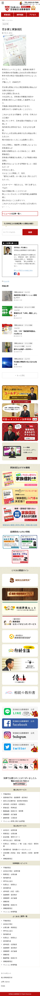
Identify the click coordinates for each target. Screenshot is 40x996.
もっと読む (21, 375)
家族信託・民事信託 (10, 807)
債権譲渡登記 (7, 858)
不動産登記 (7, 794)
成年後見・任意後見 (10, 944)
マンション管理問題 (10, 912)
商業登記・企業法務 (10, 833)
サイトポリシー (6, 973)
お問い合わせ (5, 982)
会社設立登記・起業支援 (11, 871)
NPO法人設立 (8, 881)
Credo (3, 986)
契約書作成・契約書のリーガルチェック (17, 849)
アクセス (32, 14)
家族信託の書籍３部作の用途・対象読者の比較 (20, 525)
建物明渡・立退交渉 (10, 818)
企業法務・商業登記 (10, 927)
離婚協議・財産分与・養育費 (13, 811)
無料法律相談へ (20, 783)
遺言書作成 (7, 888)
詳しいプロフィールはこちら (23, 270)
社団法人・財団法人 (10, 884)
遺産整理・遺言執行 (10, 895)
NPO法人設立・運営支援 (11, 840)
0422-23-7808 (21, 780)
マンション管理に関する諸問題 (14, 821)
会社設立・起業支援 (10, 830)
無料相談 (20, 14)
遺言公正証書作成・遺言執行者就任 (15, 801)
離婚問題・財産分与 (10, 905)
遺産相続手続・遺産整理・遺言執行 (15, 797)
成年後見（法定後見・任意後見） (14, 804)
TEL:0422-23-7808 (31, 2)
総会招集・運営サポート (11, 837)
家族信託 (7, 14)
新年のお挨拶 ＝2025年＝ (23, 349)
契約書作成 (7, 878)
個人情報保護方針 (7, 977)
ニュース (12, 213)
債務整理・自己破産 (10, 814)
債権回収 (6, 901)
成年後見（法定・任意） (11, 891)
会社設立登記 (7, 924)
